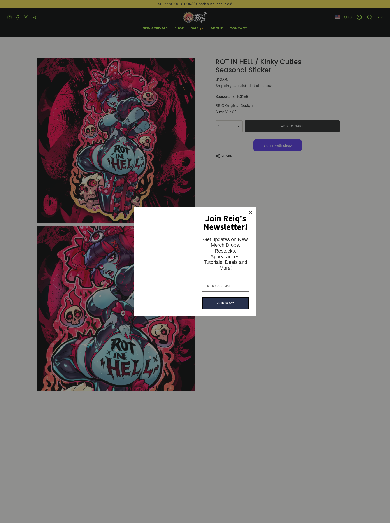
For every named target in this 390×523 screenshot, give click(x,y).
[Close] (250, 212)
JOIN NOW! (225, 303)
